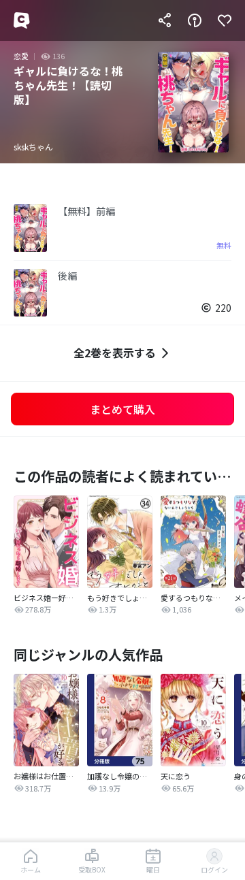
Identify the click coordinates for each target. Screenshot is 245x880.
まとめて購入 (122, 409)
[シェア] (165, 20)
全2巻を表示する (115, 352)
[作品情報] (195, 20)
